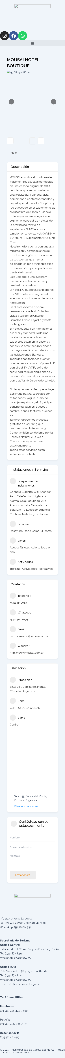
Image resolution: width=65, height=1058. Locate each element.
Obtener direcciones (26, 806)
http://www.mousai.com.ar (27, 652)
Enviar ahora (22, 875)
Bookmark (32, 140)
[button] (32, 43)
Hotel (14, 152)
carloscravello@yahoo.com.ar (29, 636)
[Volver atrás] (10, 140)
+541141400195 (19, 602)
